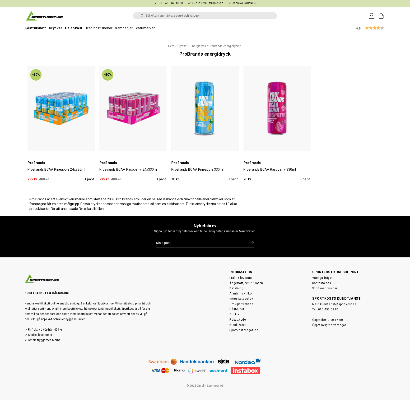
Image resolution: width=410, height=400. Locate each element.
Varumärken (146, 28)
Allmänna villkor (241, 293)
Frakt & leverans (241, 278)
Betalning (236, 288)
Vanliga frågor (322, 278)
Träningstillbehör (99, 28)
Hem (171, 46)
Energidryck (198, 46)
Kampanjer (124, 28)
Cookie (234, 314)
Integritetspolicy (241, 298)
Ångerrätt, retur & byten (246, 283)
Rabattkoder (238, 319)
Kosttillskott (35, 28)
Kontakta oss (321, 283)
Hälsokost (74, 28)
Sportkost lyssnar (324, 288)
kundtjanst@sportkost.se (338, 304)
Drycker (55, 28)
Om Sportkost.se (241, 304)
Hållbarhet (236, 309)
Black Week (237, 325)
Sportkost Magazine (243, 330)
